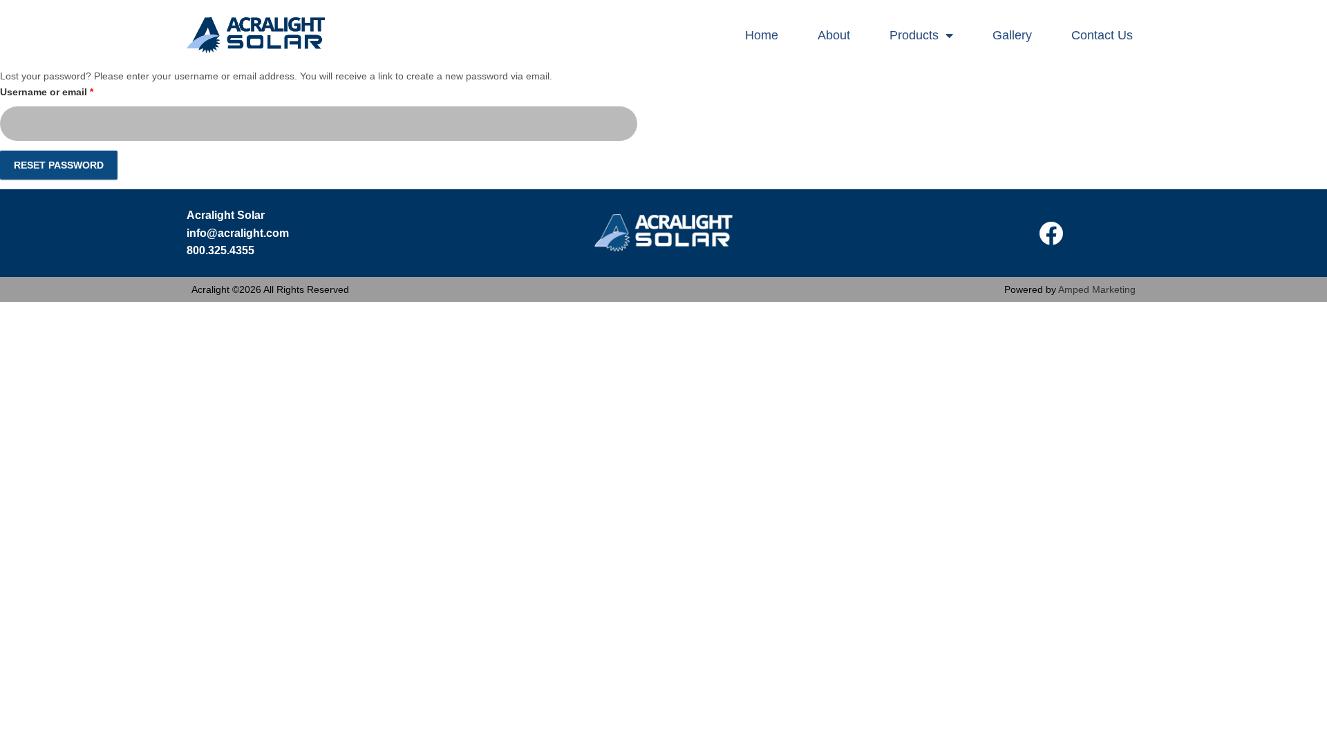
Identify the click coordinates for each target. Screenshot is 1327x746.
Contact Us (1102, 35)
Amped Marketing (1097, 289)
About (834, 35)
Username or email (67, 89)
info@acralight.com (238, 233)
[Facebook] (1050, 233)
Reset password (59, 165)
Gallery (1012, 35)
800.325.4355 (220, 250)
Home (761, 35)
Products (914, 35)
